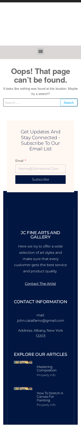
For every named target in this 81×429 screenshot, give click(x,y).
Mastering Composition (47, 368)
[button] (40, 51)
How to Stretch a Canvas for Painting (50, 396)
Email (19, 160)
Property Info (46, 375)
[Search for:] (40, 102)
